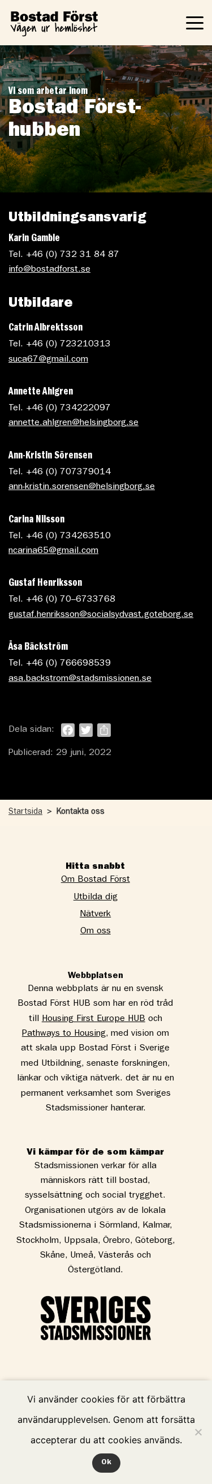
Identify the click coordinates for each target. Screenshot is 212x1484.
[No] (198, 1432)
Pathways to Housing (64, 1034)
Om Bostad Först (95, 880)
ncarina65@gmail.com (53, 551)
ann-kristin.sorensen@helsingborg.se (81, 487)
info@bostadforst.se (49, 270)
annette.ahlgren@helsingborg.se (73, 423)
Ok (106, 1462)
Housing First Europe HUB (93, 1019)
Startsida (25, 812)
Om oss (95, 931)
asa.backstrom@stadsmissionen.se (80, 679)
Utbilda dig (95, 897)
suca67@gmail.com (48, 359)
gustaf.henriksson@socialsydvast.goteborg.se (100, 615)
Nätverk (95, 914)
